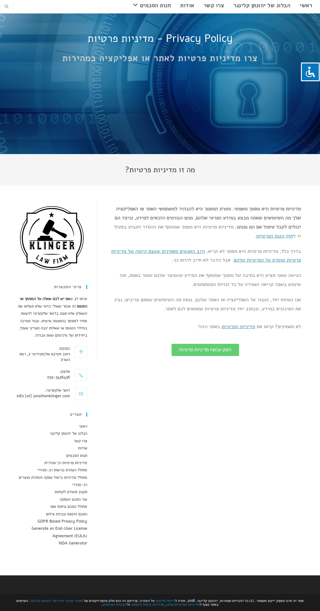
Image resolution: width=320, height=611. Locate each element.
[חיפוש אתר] (6, 7)
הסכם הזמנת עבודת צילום (66, 514)
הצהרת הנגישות (115, 604)
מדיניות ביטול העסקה (147, 604)
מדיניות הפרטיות (238, 326)
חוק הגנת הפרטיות (274, 236)
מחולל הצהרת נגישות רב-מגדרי (62, 470)
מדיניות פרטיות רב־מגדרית (65, 463)
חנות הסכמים (76, 455)
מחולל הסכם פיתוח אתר (68, 506)
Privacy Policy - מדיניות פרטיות (160, 38)
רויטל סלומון (165, 600)
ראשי (83, 426)
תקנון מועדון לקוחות (71, 492)
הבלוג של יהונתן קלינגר (68, 433)
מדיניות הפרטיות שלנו (183, 604)
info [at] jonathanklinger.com (43, 396)
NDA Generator (73, 543)
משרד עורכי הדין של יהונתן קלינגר (56, 600)
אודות (82, 448)
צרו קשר (80, 441)
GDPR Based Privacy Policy (62, 521)
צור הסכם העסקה (73, 499)
